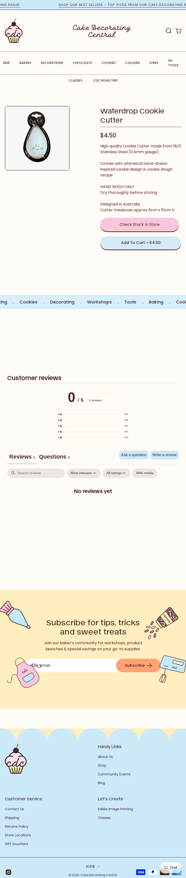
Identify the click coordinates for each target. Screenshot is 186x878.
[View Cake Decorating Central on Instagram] (7, 872)
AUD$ (90, 866)
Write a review (164, 455)
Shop (102, 765)
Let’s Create (110, 798)
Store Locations (18, 835)
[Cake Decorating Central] (102, 31)
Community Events (114, 774)
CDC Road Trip (105, 80)
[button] (168, 30)
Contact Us (14, 809)
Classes (75, 80)
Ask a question (134, 455)
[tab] (54, 457)
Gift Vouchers (16, 843)
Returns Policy (16, 826)
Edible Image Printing (115, 809)
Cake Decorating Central (98, 875)
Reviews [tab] (22, 457)
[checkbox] (144, 473)
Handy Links (110, 746)
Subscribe (135, 665)
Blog (101, 782)
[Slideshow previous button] (7, 337)
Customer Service (23, 798)
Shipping (12, 817)
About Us (105, 756)
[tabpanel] (93, 506)
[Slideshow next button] (179, 337)
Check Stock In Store (140, 224)
